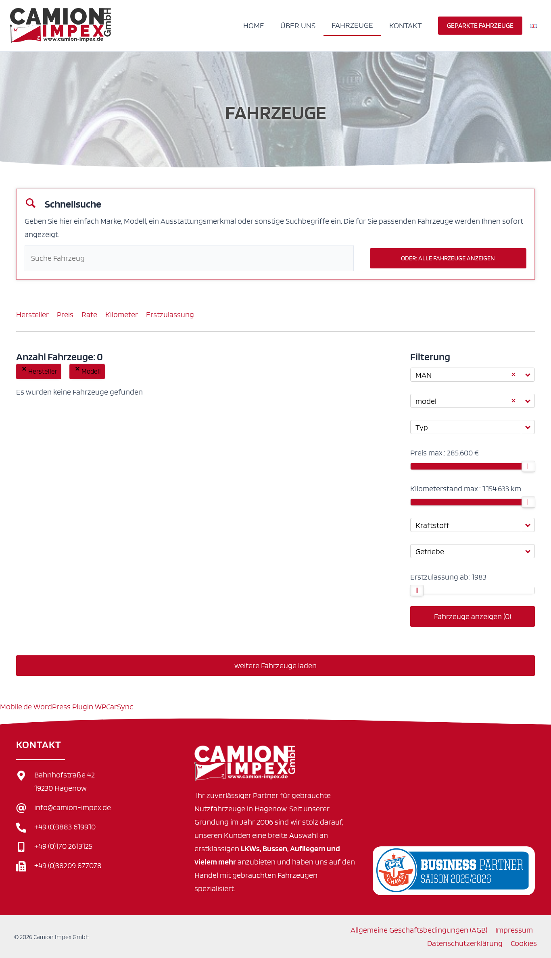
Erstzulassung (170, 314)
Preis (65, 314)
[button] (480, 26)
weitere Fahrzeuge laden (275, 665)
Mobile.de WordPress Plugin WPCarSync (66, 706)
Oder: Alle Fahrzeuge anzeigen (448, 258)
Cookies (524, 943)
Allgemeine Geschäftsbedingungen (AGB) (419, 930)
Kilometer (121, 314)
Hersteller (32, 314)
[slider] (528, 466)
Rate (89, 314)
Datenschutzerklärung (465, 943)
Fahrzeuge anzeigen (472, 616)
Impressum (514, 930)
